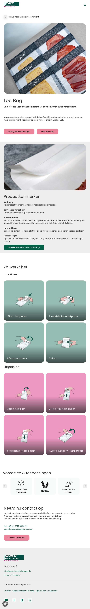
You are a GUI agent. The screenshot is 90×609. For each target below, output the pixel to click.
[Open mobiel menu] (85, 5)
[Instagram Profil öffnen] (30, 600)
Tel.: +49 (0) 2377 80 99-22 (15, 526)
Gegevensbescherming (23, 590)
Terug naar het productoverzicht (24, 17)
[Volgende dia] (85, 486)
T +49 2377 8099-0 (12, 575)
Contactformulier (16, 537)
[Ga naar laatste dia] (5, 486)
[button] (5, 604)
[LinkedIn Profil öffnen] (22, 600)
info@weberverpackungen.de (17, 571)
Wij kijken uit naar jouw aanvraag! (24, 247)
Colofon (7, 590)
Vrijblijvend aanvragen (19, 131)
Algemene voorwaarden (46, 590)
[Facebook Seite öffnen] (14, 600)
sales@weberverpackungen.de (18, 529)
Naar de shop (47, 131)
